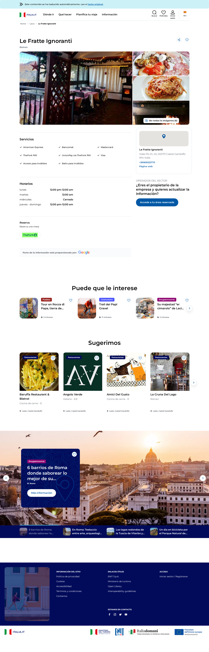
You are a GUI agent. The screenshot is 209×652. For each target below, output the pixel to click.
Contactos (61, 596)
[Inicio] (30, 14)
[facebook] (109, 614)
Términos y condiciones (69, 591)
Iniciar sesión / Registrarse (174, 576)
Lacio (32, 24)
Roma (32, 483)
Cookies (60, 581)
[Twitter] (120, 614)
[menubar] (80, 14)
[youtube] (125, 614)
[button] (154, 13)
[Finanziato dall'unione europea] (189, 632)
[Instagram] (114, 614)
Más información (41, 492)
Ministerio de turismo (119, 581)
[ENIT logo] (119, 632)
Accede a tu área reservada (157, 202)
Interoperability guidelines (122, 591)
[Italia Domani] (149, 632)
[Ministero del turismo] (100, 632)
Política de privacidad (67, 576)
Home (23, 24)
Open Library (115, 586)
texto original (95, 4)
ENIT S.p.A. (113, 576)
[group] (46, 308)
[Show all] (161, 120)
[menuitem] (48, 14)
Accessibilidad (63, 586)
